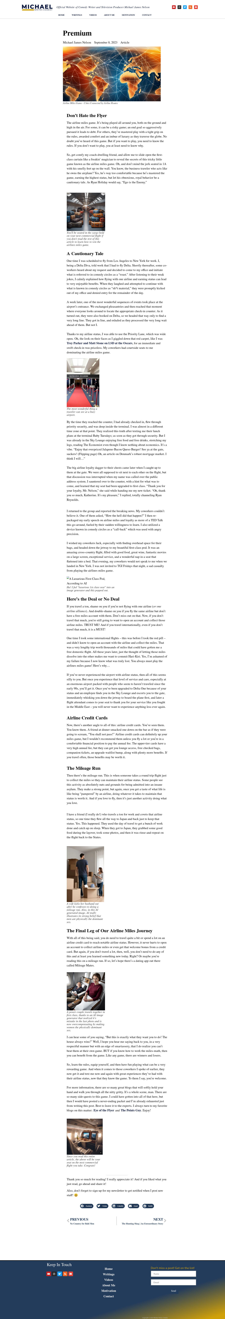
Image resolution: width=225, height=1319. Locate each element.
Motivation (128, 14)
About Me (109, 14)
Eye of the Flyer (104, 1110)
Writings (77, 14)
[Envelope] (196, 7)
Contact (147, 14)
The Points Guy (131, 1110)
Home (61, 14)
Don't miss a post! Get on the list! (172, 1268)
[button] (86, 1206)
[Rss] (190, 7)
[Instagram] (179, 7)
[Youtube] (174, 7)
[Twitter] (185, 7)
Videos (93, 14)
